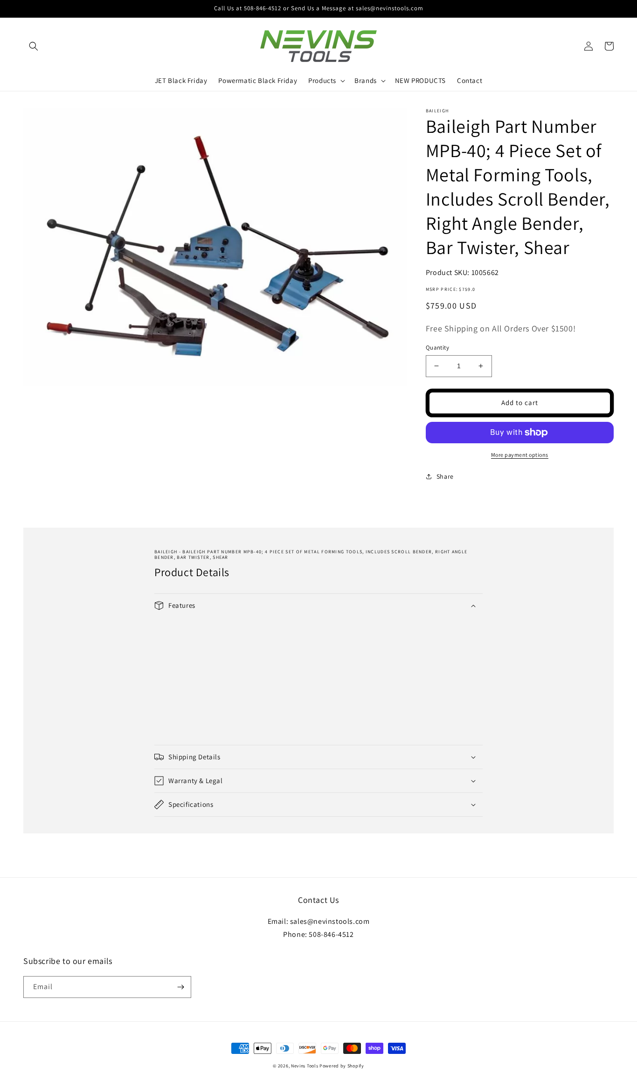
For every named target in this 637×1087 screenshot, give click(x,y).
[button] (33, 46)
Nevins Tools (304, 1066)
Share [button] (445, 476)
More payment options (519, 454)
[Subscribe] (180, 987)
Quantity (437, 347)
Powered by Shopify (341, 1066)
